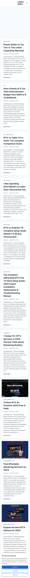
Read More (7, 77)
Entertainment (7, 399)
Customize (15, 571)
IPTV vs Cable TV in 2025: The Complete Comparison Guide (13, 140)
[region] (15, 565)
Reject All (15, 574)
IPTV (4, 85)
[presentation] (15, 388)
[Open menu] (27, 3)
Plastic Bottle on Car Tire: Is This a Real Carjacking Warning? (13, 47)
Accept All (15, 567)
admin (6, 53)
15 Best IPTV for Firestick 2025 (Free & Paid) (14, 405)
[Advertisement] (15, 21)
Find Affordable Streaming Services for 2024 (14, 467)
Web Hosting (6, 41)
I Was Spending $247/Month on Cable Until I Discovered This (14, 186)
